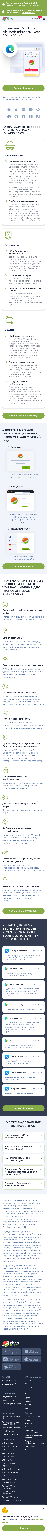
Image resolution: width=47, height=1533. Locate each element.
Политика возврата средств (33, 1437)
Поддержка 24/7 (32, 1447)
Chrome (28, 1387)
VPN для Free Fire (9, 1476)
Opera (27, 1398)
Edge (27, 1394)
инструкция (28, 13)
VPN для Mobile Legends (8, 1465)
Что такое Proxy (9, 1381)
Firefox (27, 1391)
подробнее (35, 5)
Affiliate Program (32, 1427)
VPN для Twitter (9, 1453)
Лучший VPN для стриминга (9, 1487)
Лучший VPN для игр (11, 1497)
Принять (23, 1528)
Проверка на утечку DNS (11, 1418)
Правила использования (31, 1431)
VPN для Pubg (8, 1460)
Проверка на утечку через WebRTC (11, 1423)
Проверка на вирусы (11, 1428)
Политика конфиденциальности (34, 1442)
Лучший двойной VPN (12, 1500)
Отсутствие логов (10, 1397)
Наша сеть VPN (8, 1400)
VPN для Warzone (9, 1446)
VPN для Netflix (8, 1450)
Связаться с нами (32, 1417)
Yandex (28, 1401)
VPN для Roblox (8, 1443)
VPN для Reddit (8, 1457)
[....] (7, 18)
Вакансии (29, 1424)
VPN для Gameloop (10, 1472)
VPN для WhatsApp (10, 1483)
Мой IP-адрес (8, 1431)
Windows (29, 1405)
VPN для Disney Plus (11, 1469)
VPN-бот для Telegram (11, 1404)
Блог (27, 1450)
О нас (27, 1420)
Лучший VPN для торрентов (9, 1493)
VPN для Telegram (9, 1479)
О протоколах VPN (10, 1384)
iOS (26, 1384)
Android (28, 1381)
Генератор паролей (10, 1434)
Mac (26, 1408)
